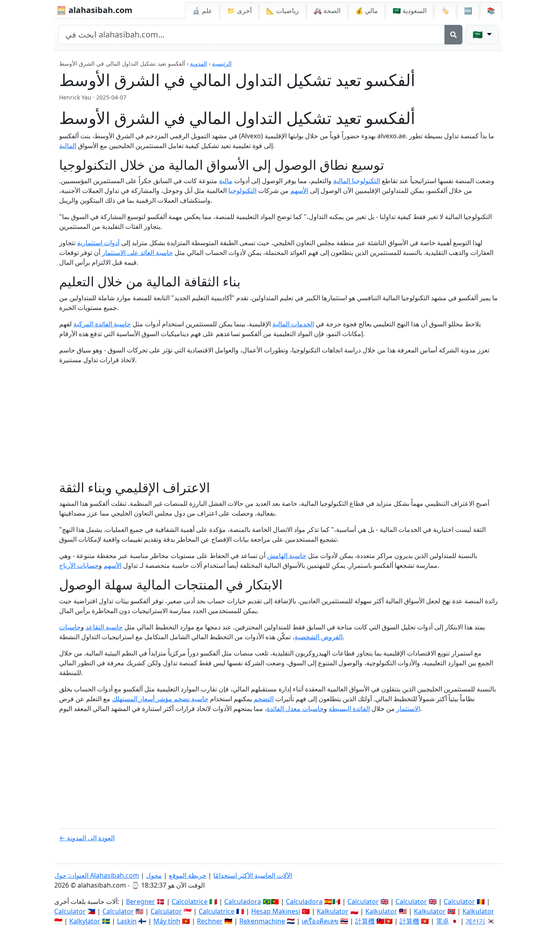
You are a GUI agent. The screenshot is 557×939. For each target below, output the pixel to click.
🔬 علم (202, 10)
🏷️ (445, 10)
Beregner (140, 901)
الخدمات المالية (293, 323)
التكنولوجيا (242, 190)
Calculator (363, 901)
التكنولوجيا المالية (356, 180)
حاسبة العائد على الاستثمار (137, 252)
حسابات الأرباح (79, 565)
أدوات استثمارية (98, 242)
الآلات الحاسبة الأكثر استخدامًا (252, 875)
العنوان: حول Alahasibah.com (96, 875)
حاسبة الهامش (286, 555)
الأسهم (299, 190)
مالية (225, 180)
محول (154, 875)
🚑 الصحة (327, 10)
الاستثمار (408, 708)
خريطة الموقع (187, 875)
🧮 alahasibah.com (94, 10)
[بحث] (453, 34)
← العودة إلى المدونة (87, 837)
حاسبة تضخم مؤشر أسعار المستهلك (160, 698)
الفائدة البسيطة (349, 708)
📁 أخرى (239, 10)
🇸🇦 (410, 10)
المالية (67, 145)
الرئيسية (222, 63)
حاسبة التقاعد (104, 626)
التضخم (264, 698)
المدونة (198, 63)
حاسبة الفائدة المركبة (102, 323)
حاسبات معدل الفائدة (295, 708)
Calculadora (242, 901)
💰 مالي (366, 10)
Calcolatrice (190, 901)
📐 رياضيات (282, 10)
